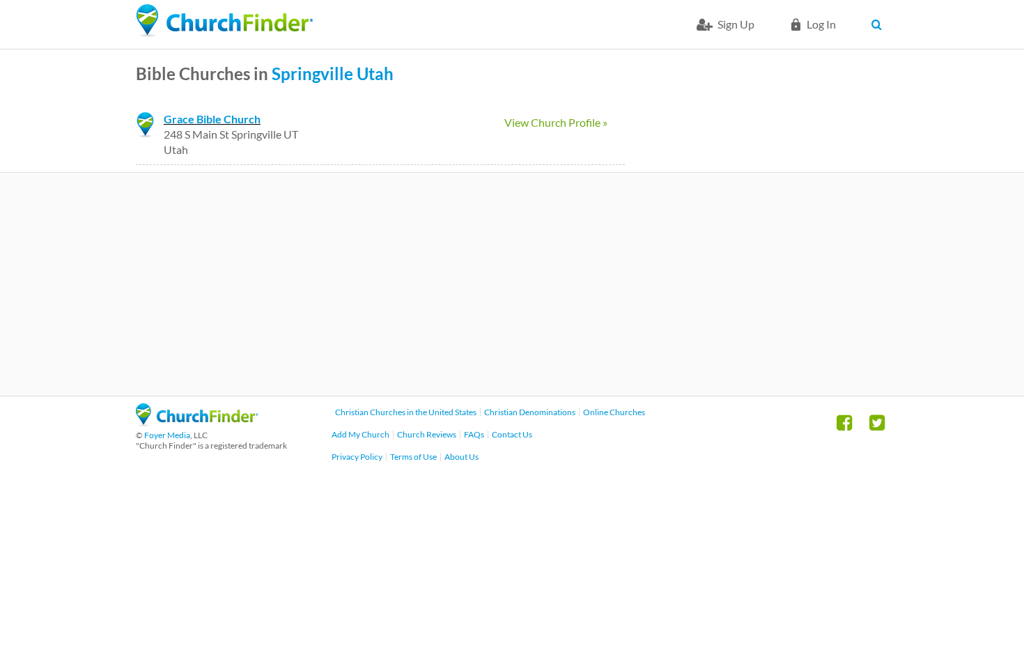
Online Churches (614, 412)
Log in (821, 24)
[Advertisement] (512, 284)
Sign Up (735, 24)
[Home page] (224, 20)
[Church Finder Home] (197, 421)
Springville (312, 73)
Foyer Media (167, 435)
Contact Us (512, 434)
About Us (461, 456)
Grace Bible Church (212, 118)
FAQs (474, 434)
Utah (375, 73)
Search (879, 24)
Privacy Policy (357, 456)
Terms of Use (413, 456)
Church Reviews (426, 434)
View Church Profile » (555, 122)
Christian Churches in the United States (405, 412)
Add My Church (360, 434)
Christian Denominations (529, 412)
